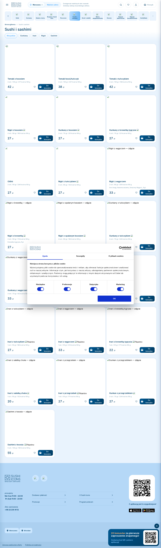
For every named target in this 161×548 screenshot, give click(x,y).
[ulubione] (128, 5)
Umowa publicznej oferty (12, 545)
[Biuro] (136, 5)
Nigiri (43, 36)
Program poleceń (86, 502)
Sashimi (54, 36)
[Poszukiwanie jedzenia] (121, 5)
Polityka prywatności (33, 545)
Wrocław (27, 531)
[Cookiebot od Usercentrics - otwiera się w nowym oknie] (120, 248)
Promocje (36, 502)
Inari (34, 36)
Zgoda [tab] (45, 256)
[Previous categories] (8, 16)
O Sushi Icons (84, 495)
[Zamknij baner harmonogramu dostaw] (156, 526)
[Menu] (7, 4)
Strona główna (10, 24)
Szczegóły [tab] (80, 256)
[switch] (67, 289)
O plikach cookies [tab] (116, 256)
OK (114, 299)
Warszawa (13, 531)
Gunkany (24, 36)
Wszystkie (11, 36)
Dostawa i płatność (39, 495)
